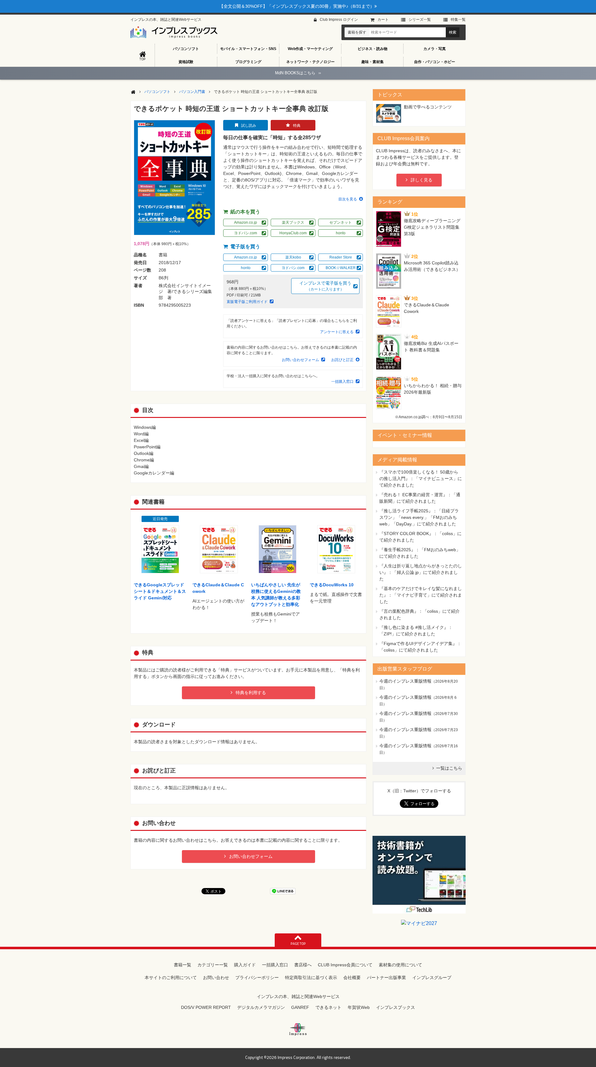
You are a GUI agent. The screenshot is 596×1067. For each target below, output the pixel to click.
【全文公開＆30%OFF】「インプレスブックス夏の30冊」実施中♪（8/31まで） (296, 6)
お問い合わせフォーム (300, 360)
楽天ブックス (293, 222)
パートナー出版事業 (386, 977)
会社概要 (352, 977)
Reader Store (340, 257)
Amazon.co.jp (245, 222)
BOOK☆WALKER (341, 268)
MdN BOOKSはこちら (298, 73)
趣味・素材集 (372, 62)
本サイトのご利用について (171, 977)
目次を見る (347, 199)
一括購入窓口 (342, 381)
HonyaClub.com (293, 233)
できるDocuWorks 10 (332, 584)
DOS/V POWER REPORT (206, 1007)
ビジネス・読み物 (372, 49)
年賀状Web (359, 1007)
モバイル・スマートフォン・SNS (248, 49)
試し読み (248, 125)
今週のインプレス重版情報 (405, 681)
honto (340, 233)
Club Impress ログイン (339, 19)
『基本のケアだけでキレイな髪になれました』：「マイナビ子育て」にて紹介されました (420, 595)
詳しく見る (421, 179)
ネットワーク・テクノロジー (310, 62)
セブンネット (340, 222)
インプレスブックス (395, 1007)
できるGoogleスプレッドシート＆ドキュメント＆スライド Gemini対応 (160, 591)
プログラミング (248, 62)
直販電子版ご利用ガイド (247, 302)
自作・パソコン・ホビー (434, 62)
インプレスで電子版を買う (325, 286)
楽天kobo (293, 257)
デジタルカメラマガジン (261, 1007)
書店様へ (303, 964)
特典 (296, 125)
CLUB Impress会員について (345, 964)
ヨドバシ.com (245, 233)
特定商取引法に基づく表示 (311, 977)
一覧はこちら (449, 768)
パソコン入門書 (192, 91)
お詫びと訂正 (342, 360)
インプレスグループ (431, 977)
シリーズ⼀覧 (420, 19)
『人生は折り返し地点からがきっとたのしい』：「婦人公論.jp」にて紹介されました (420, 572)
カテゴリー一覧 (212, 964)
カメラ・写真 (434, 49)
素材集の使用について (400, 964)
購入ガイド (245, 964)
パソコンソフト (186, 49)
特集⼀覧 (458, 19)
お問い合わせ (216, 977)
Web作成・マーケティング (310, 49)
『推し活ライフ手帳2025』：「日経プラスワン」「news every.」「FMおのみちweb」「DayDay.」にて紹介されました (419, 517)
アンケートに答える (337, 332)
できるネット (328, 1007)
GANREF (300, 1007)
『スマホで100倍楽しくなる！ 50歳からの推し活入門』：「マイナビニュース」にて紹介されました (420, 478)
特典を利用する (251, 692)
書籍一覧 (182, 964)
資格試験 (185, 62)
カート (383, 19)
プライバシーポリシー (257, 977)
